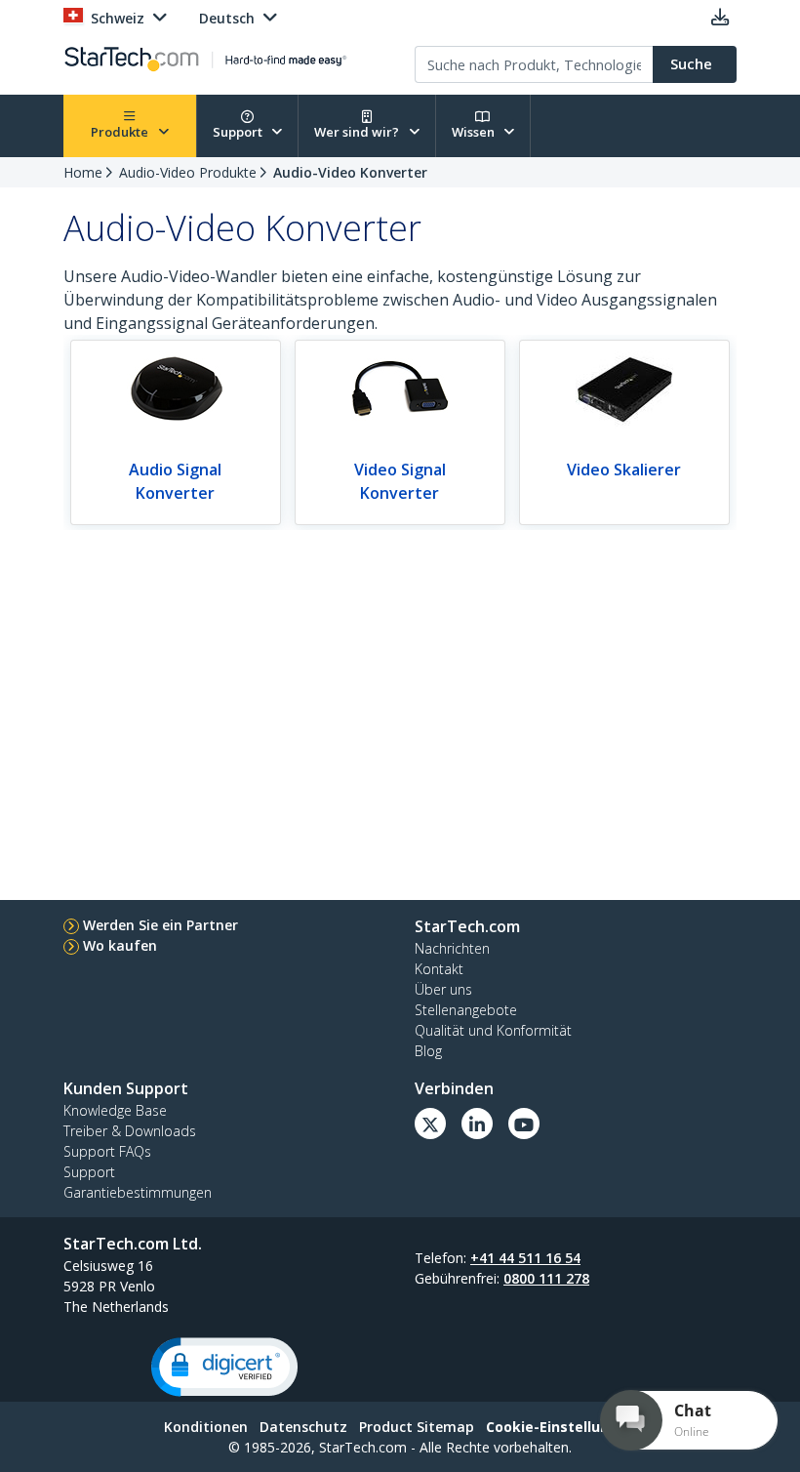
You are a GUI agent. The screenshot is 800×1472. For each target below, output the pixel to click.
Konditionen (206, 1426)
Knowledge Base (115, 1110)
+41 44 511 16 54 (525, 1257)
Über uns (443, 989)
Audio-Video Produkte (188, 172)
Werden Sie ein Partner (160, 925)
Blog (428, 1051)
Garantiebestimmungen (137, 1192)
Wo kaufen (120, 945)
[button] (224, 1367)
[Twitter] (430, 1123)
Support (239, 132)
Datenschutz (303, 1426)
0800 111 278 (546, 1278)
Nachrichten (452, 948)
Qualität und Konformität (493, 1030)
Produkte (121, 132)
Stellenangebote (466, 1010)
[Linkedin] (477, 1123)
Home (82, 172)
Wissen (475, 132)
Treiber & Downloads (129, 1131)
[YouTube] (524, 1123)
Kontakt (439, 969)
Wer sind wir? (358, 132)
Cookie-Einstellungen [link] (561, 1426)
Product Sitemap (416, 1426)
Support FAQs (107, 1151)
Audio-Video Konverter (350, 172)
